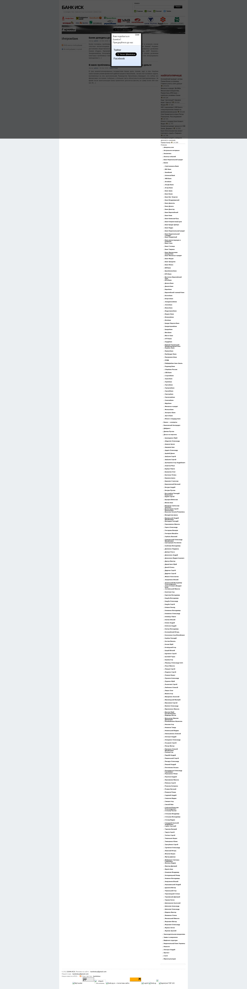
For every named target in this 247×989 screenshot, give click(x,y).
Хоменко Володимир (172, 878)
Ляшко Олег (169, 690)
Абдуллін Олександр (172, 441)
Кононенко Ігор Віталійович (175, 635)
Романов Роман (170, 792)
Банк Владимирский (172, 200)
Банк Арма (168, 191)
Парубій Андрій (170, 755)
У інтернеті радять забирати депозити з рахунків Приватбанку (171, 140)
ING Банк (168, 169)
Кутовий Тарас (170, 656)
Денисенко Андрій (171, 555)
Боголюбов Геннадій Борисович (172, 494)
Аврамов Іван (170, 447)
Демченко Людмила (172, 549)
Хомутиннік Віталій (171, 881)
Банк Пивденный (171, 237)
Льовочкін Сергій (171, 684)
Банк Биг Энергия (171, 197)
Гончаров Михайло (171, 533)
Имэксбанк (169, 308)
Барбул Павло (170, 469)
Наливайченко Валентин (173, 721)
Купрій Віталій (170, 650)
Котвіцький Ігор (170, 647)
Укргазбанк (169, 385)
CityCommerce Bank (172, 166)
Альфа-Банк (169, 184)
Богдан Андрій (170, 487)
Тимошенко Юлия (171, 841)
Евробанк (168, 289)
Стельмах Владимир (172, 813)
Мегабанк (168, 332)
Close (137, 34)
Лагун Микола (170, 666)
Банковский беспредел (172, 425)
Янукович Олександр (172, 924)
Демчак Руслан (169, 431)
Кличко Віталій (170, 619)
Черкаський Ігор (171, 890)
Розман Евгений (170, 789)
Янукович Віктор (171, 921)
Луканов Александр (172, 678)
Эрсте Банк (169, 415)
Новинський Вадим (172, 730)
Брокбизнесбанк (171, 271)
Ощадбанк (168, 341)
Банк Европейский (171, 212)
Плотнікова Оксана (171, 767)
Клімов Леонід (170, 607)
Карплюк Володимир (172, 595)
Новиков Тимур (170, 727)
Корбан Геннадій (171, 638)
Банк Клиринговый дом (173, 221)
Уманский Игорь (170, 850)
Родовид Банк (170, 366)
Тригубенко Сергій (171, 844)
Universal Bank (170, 175)
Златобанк (168, 305)
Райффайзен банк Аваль (174, 363)
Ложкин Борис (170, 675)
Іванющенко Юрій (171, 438)
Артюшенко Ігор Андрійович (175, 462)
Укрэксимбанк (170, 397)
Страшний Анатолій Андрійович (172, 823)
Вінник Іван (169, 502)
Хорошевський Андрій (173, 884)
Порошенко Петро (171, 773)
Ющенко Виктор (170, 912)
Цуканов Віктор (170, 887)
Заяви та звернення (171, 937)
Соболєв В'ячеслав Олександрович (172, 808)
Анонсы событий (170, 156)
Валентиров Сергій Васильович (171, 509)
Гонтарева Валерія (171, 530)
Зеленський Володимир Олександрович (173, 583)
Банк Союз (168, 243)
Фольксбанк (169, 409)
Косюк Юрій (169, 644)
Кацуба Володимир (172, 598)
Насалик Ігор (169, 724)
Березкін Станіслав (171, 481)
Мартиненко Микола (172, 709)
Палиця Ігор (169, 752)
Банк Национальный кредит (175, 231)
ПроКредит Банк (171, 354)
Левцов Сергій (170, 669)
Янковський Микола (172, 918)
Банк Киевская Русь (172, 218)
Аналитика (167, 153)
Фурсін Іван (169, 869)
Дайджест (167, 428)
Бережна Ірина (170, 478)
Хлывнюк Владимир (172, 872)
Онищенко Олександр (172, 740)
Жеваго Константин (172, 576)
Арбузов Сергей (170, 459)
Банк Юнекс (169, 265)
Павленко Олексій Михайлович (171, 749)
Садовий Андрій (171, 795)
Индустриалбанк (171, 311)
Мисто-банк (169, 335)
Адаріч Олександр (171, 450)
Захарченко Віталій (171, 579)
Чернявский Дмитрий (172, 897)
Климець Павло (170, 616)
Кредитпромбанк (171, 326)
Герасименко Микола (172, 524)
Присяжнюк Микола (172, 780)
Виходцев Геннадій (171, 521)
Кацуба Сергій (170, 604)
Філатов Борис (170, 854)
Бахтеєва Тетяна (170, 475)
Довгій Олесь (169, 567)
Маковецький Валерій (172, 700)
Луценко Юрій (170, 681)
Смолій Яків (169, 804)
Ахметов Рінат (170, 465)
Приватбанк (169, 351)
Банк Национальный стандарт (172, 234)
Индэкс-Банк (169, 314)
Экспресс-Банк (170, 412)
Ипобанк (168, 320)
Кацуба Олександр (171, 601)
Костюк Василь (170, 641)
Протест (166, 952)
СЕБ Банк (168, 372)
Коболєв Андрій (170, 626)
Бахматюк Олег (170, 472)
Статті (166, 956)
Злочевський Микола (172, 589)
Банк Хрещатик (170, 261)
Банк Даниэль (170, 203)
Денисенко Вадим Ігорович (174, 558)
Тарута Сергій (170, 832)
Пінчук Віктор (169, 746)
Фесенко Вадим (170, 863)
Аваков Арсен (170, 444)
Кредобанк (169, 329)
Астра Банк (169, 188)
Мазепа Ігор (169, 693)
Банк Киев (168, 215)
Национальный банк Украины (174, 943)
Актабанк (168, 181)
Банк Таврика (170, 249)
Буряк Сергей (169, 496)
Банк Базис (169, 194)
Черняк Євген (170, 900)
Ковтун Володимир (172, 629)
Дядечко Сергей (170, 573)
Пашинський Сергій (172, 758)
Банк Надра (169, 228)
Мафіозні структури (171, 940)
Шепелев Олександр (172, 909)
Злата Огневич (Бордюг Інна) (173, 586)
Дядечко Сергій (170, 570)
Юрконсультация (170, 959)
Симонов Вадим (170, 798)
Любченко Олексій (171, 687)
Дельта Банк (169, 283)
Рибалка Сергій (170, 783)
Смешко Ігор (169, 801)
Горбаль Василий (171, 536)
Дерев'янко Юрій (171, 564)
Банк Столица (170, 246)
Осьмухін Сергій (171, 743)
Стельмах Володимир (172, 817)
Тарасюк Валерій (171, 829)
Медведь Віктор (170, 715)
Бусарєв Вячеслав (171, 499)
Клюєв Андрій (170, 623)
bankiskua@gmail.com (98, 972)
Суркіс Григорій (170, 826)
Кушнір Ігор (169, 659)
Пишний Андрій (170, 764)
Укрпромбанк (169, 388)
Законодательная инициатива (174, 934)
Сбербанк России (171, 369)
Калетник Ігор (170, 592)
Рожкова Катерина (171, 786)
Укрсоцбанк (169, 394)
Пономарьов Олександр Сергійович (173, 771)
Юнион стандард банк (172, 418)
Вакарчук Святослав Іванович (172, 506)
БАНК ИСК (71, 972)
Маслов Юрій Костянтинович (170, 712)
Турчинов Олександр (172, 847)
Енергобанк (169, 298)
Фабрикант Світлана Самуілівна (172, 860)
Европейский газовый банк (174, 292)
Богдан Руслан (170, 490)
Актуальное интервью (171, 150)
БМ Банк (168, 268)
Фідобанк (168, 403)
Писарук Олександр (172, 761)
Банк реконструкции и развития (173, 240)
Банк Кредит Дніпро (172, 224)
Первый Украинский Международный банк (172, 345)
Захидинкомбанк (171, 301)
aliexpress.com (169, 147)
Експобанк (168, 295)
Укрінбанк (168, 382)
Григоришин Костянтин (173, 542)
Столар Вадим (170, 820)
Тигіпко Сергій (170, 835)
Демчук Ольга (170, 552)
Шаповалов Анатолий (172, 903)
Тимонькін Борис (171, 838)
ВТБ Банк (168, 280)
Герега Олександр (171, 527)
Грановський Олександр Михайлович (173, 540)
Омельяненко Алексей (173, 733)
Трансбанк (168, 378)
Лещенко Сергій (170, 672)
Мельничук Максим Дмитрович (171, 719)
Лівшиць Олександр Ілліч (174, 663)
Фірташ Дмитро (170, 857)
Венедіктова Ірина (171, 515)
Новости (167, 946)
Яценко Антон (170, 927)
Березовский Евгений (172, 484)
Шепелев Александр (172, 906)
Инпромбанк (169, 317)
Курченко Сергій (171, 653)
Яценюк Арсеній (170, 931)
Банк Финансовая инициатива (171, 253)
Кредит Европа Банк (172, 323)
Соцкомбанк (169, 375)
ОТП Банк (168, 338)
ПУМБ (167, 360)
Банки (166, 162)
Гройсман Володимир (172, 546)
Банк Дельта (169, 206)
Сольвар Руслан (171, 810)
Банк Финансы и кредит (173, 255)
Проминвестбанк (171, 357)
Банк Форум (169, 258)
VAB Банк (168, 178)
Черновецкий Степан (172, 894)
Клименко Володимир (173, 610)
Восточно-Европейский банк (173, 277)
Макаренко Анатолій (172, 696)
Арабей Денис (170, 453)
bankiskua (96, 976)
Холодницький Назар (172, 875)
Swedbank (168, 172)
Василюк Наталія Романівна (175, 512)
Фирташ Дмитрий (171, 866)
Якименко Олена (171, 915)
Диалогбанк (169, 286)
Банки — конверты (170, 422)
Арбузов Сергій (170, 456)
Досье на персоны (170, 434)
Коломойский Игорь (172, 632)
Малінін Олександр (171, 706)
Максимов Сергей (171, 703)
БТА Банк (168, 274)
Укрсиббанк (169, 391)
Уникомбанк (169, 400)
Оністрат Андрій (170, 736)
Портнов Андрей (171, 777)
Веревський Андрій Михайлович (172, 518)
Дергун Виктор (170, 561)
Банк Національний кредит (173, 159)
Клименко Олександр (172, 613)
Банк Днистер (170, 209)
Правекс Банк (170, 348)
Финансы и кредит (171, 406)
